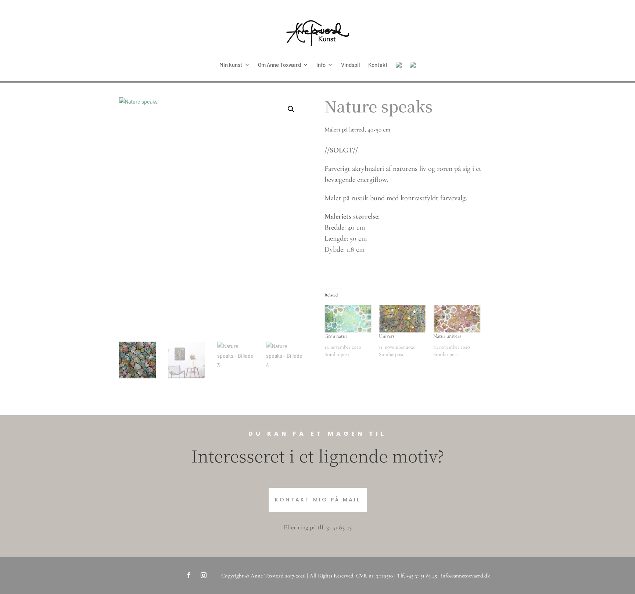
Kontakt (378, 64)
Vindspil (350, 64)
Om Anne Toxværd (279, 64)
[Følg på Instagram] (203, 575)
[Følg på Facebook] (189, 575)
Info (321, 64)
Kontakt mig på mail (317, 499)
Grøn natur (335, 336)
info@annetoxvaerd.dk (465, 575)
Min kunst (231, 64)
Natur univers (447, 336)
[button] (291, 109)
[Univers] (402, 318)
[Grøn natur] (348, 318)
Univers (387, 336)
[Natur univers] (456, 318)
